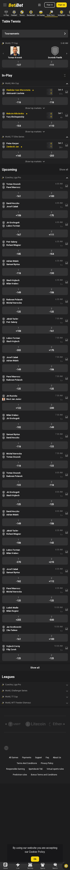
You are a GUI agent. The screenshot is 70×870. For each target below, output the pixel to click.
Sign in (50, 5)
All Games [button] (13, 757)
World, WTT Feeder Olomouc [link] (18, 703)
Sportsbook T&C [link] (36, 769)
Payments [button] (26, 757)
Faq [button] (47, 757)
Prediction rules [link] (20, 775)
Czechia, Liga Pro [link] (13, 177)
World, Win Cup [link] (12, 83)
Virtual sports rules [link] (55, 769)
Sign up (61, 5)
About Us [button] (57, 757)
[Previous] (3, 53)
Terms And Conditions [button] (27, 763)
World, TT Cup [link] (11, 697)
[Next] (67, 53)
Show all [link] (63, 169)
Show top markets (33, 108)
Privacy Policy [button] (47, 763)
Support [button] (38, 757)
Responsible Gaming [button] (15, 769)
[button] (35, 83)
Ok (35, 859)
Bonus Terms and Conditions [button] (44, 775)
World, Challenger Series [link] (16, 691)
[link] (15, 5)
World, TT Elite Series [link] (14, 137)
